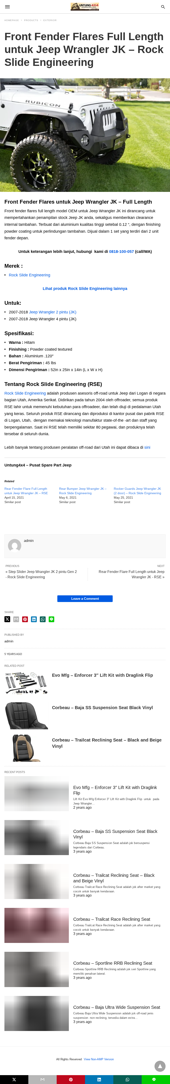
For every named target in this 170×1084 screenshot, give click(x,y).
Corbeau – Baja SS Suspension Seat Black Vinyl (102, 707)
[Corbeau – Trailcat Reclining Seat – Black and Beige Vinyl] (26, 748)
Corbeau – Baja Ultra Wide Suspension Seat (116, 1007)
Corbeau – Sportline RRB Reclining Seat (112, 963)
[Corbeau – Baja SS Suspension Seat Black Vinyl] (26, 715)
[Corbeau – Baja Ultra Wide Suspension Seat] (36, 1013)
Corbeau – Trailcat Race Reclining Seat (111, 919)
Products (31, 20)
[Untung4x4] (85, 7)
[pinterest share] (25, 619)
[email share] (16, 619)
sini (147, 447)
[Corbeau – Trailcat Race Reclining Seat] (36, 925)
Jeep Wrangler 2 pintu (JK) (52, 312)
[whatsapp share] (43, 619)
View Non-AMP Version (99, 1059)
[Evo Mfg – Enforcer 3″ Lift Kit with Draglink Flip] (26, 683)
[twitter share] (7, 619)
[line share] (51, 619)
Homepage (11, 20)
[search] (163, 6)
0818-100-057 (121, 251)
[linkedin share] (34, 619)
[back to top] (160, 1066)
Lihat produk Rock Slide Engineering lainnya (85, 288)
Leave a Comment (85, 598)
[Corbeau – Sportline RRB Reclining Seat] (36, 969)
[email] (42, 1079)
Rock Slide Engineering (29, 275)
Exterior (50, 20)
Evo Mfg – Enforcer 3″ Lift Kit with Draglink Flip (102, 675)
